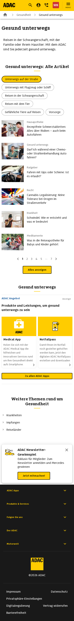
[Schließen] (66, 450)
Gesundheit (24, 15)
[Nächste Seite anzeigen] (56, 259)
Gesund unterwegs (51, 15)
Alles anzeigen (37, 269)
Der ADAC (12, 530)
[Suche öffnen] (30, 5)
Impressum (13, 591)
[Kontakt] (46, 5)
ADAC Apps (13, 490)
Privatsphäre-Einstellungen (24, 598)
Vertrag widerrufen (55, 605)
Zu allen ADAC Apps (37, 376)
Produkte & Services (18, 503)
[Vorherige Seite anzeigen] (18, 259)
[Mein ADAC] (38, 5)
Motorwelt (13, 543)
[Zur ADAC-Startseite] (9, 5)
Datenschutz (59, 591)
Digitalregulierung (18, 605)
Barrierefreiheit (16, 613)
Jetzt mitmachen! (34, 475)
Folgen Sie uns (15, 517)
